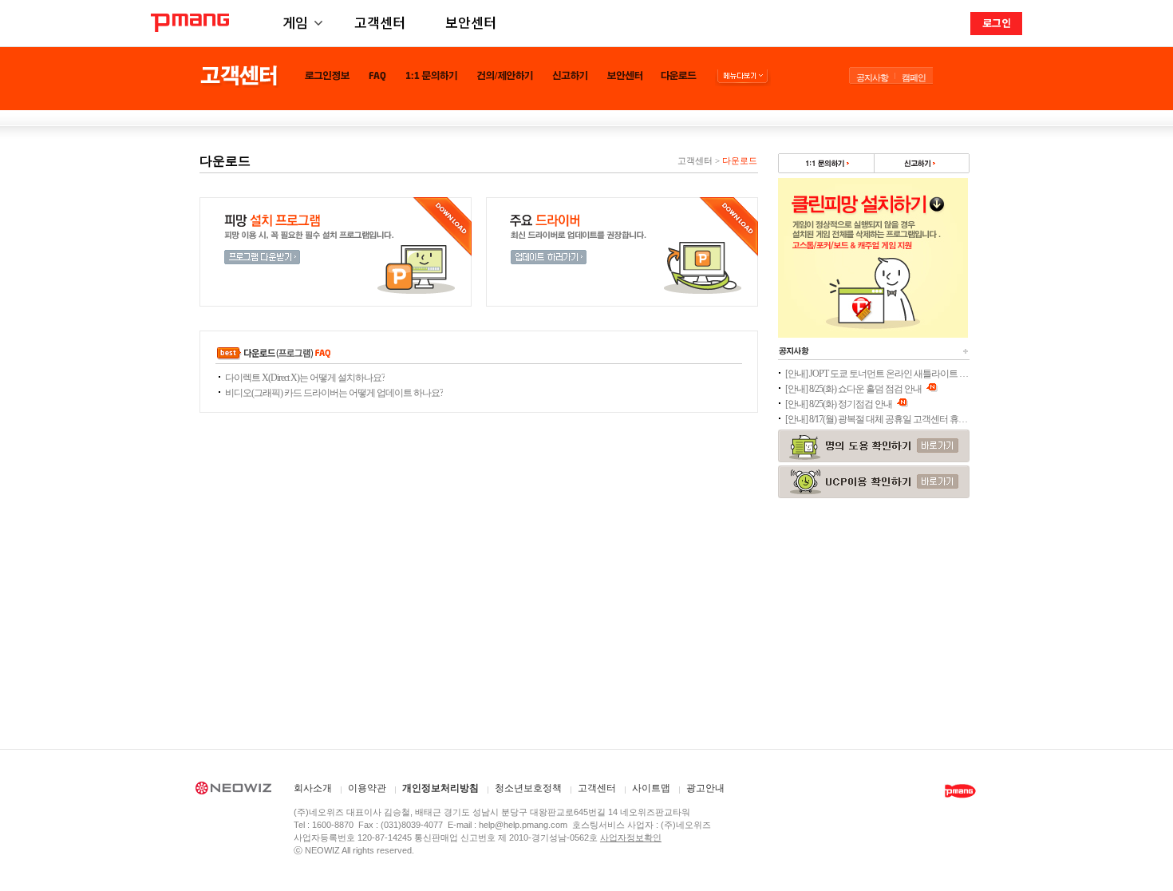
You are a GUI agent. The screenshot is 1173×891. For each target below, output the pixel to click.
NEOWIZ (233, 790)
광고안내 (705, 788)
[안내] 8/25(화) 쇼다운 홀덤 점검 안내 (854, 388)
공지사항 (872, 77)
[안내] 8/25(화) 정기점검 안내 (839, 404)
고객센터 (379, 22)
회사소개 (313, 788)
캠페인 (914, 77)
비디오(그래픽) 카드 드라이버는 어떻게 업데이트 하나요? (334, 392)
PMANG (190, 23)
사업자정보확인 (631, 837)
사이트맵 (651, 788)
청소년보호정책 (528, 788)
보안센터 (470, 22)
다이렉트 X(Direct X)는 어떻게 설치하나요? (305, 377)
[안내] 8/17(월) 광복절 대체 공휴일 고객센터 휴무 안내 (877, 419)
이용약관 (367, 788)
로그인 (996, 22)
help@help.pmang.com (523, 825)
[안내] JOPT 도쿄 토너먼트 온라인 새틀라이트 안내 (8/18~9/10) (877, 373)
